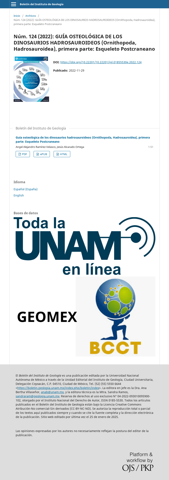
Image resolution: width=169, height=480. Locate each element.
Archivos (30, 16)
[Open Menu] (13, 4)
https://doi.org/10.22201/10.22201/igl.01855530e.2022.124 (101, 62)
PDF (24, 154)
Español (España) (26, 189)
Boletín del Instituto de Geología (41, 4)
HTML (63, 154)
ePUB (43, 154)
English (19, 195)
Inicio (17, 16)
